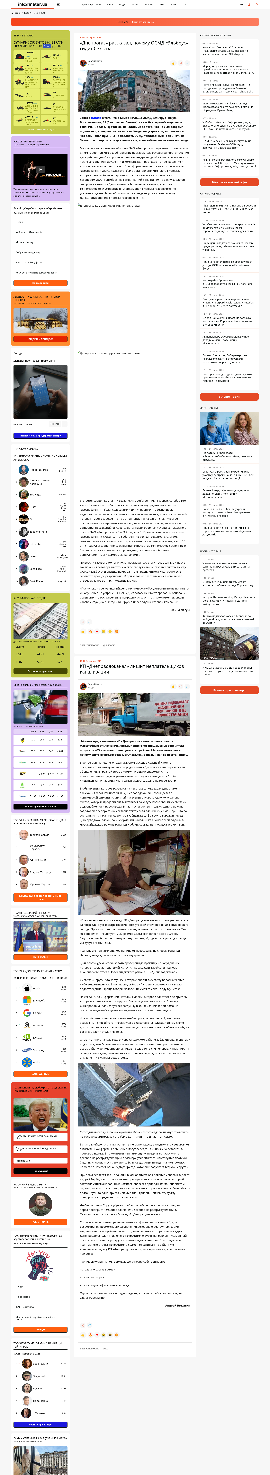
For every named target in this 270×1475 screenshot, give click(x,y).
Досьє (161, 4)
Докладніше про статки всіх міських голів (40, 897)
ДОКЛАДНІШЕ (40, 1073)
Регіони (149, 4)
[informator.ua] (32, 4)
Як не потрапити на (143, 22)
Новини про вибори (40, 1424)
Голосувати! (40, 1170)
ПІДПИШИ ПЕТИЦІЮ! (40, 339)
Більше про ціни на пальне (40, 806)
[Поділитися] (180, 63)
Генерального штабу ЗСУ (45, 129)
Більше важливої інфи (229, 182)
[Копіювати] (187, 63)
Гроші (110, 4)
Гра (184, 4)
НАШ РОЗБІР (40, 957)
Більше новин (229, 396)
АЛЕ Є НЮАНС (41, 1221)
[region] (41, 432)
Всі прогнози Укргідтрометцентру (40, 435)
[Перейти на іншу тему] (249, 4)
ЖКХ (105, 1348)
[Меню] (58, 4)
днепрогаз (109, 645)
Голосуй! (40, 1329)
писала (96, 118)
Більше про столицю (229, 690)
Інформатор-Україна (91, 4)
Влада (122, 4)
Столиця (135, 4)
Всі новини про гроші (40, 671)
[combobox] (58, 424)
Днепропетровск (89, 645)
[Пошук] (257, 4)
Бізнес (174, 4)
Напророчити (40, 282)
